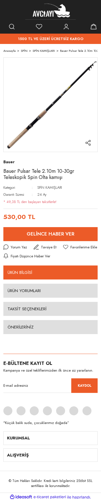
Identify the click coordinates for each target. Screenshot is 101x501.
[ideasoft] (21, 497)
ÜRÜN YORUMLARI (24, 291)
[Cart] (93, 26)
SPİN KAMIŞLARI (49, 187)
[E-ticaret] (49, 497)
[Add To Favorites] (80, 247)
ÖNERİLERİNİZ (21, 327)
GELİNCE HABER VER (50, 233)
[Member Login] (66, 26)
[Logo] (50, 11)
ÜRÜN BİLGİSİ (20, 272)
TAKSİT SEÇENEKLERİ (27, 309)
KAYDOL (84, 385)
